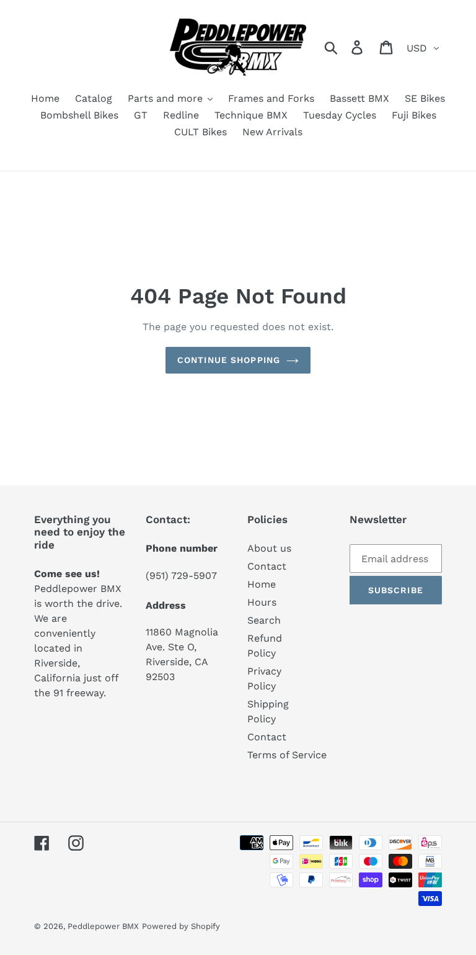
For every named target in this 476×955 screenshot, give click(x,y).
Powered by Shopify (181, 926)
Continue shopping (228, 360)
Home (261, 584)
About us (269, 548)
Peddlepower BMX (103, 926)
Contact (266, 566)
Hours (261, 602)
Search (264, 620)
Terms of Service (287, 755)
